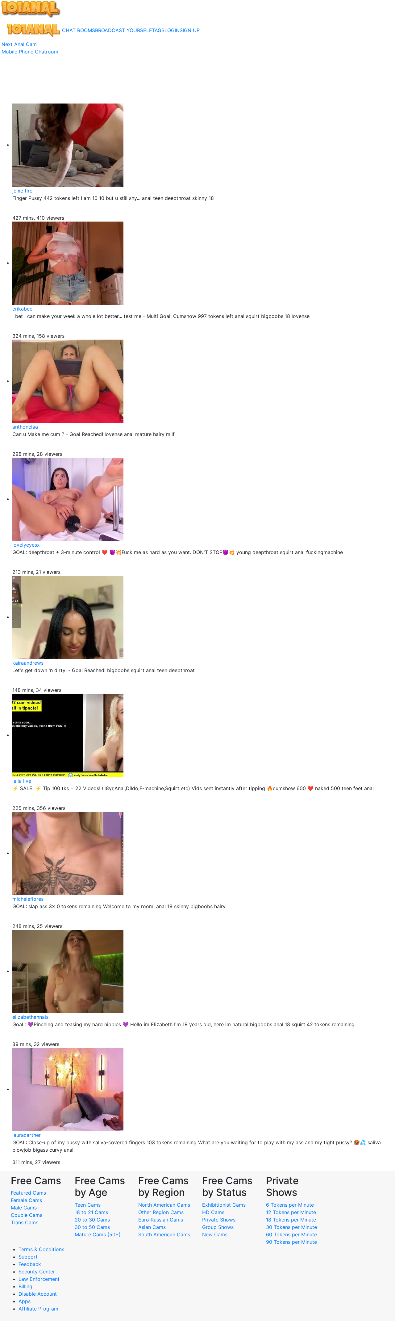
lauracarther (26, 1135)
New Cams (214, 1234)
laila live (21, 781)
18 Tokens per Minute (291, 1220)
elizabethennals (30, 1017)
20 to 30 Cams (92, 1220)
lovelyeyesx (26, 545)
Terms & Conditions (41, 1249)
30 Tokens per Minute (291, 1227)
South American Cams (164, 1234)
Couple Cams (26, 1215)
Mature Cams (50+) (98, 1234)
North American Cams (164, 1205)
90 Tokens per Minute (291, 1242)
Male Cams (24, 1208)
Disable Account (38, 1294)
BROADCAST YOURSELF (123, 30)
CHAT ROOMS (78, 30)
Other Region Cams (161, 1212)
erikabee (22, 309)
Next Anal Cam (19, 44)
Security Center (37, 1271)
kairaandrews (28, 663)
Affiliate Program (39, 1309)
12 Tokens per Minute (291, 1212)
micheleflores (28, 899)
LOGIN (172, 30)
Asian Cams (152, 1227)
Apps (25, 1301)
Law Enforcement (39, 1279)
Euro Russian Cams (160, 1220)
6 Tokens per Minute (290, 1205)
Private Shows (218, 1220)
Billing (25, 1286)
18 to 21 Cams (91, 1212)
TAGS (158, 30)
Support (28, 1257)
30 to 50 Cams (92, 1227)
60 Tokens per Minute (291, 1234)
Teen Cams (88, 1205)
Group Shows (218, 1227)
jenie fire (22, 191)
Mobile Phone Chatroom (30, 52)
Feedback (30, 1264)
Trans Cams (24, 1222)
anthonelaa (25, 427)
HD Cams (213, 1212)
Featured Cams (28, 1193)
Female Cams (26, 1200)
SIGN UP (190, 30)
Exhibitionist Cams (224, 1205)
